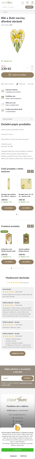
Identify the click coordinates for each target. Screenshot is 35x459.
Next (32, 171)
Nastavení (13, 456)
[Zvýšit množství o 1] (32, 66)
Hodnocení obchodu (17, 277)
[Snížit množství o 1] (32, 69)
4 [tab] (16, 268)
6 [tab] (20, 268)
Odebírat (27, 378)
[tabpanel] (9, 193)
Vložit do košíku (19, 75)
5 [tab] (18, 268)
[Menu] (32, 2)
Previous (28, 171)
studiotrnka (19, 421)
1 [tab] (16, 214)
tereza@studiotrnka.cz (19, 415)
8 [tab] (23, 268)
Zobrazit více (17, 353)
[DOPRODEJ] (8, 238)
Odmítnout (23, 456)
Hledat (29, 7)
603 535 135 (19, 418)
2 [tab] (18, 214)
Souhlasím (18, 450)
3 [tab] (14, 268)
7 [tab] (21, 268)
